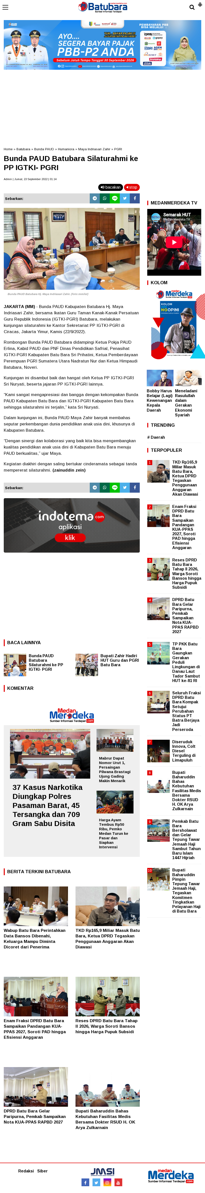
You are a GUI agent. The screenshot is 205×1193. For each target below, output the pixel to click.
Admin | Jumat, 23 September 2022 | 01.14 (30, 179)
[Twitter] (125, 198)
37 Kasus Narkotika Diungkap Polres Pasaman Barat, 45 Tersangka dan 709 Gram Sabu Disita (47, 805)
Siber (42, 1171)
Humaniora (66, 149)
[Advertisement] (102, 106)
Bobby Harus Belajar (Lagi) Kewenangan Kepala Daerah (159, 400)
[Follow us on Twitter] (96, 1182)
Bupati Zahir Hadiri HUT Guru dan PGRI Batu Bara (119, 660)
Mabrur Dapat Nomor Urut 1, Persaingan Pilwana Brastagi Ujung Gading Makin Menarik (114, 769)
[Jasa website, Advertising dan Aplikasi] (72, 556)
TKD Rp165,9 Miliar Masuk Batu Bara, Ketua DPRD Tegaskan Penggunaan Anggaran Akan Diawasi (185, 478)
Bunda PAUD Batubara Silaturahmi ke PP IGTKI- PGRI (46, 663)
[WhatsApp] (105, 198)
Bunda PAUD (44, 149)
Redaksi (26, 1171)
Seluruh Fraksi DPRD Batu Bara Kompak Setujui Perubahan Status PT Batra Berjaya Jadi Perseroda (186, 711)
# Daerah (156, 437)
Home (8, 149)
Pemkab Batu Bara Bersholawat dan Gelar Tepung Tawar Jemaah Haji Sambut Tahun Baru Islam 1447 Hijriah (186, 839)
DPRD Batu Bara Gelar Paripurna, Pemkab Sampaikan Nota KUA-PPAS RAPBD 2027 (35, 1117)
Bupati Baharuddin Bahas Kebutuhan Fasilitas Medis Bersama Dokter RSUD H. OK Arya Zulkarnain (186, 790)
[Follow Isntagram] (107, 1182)
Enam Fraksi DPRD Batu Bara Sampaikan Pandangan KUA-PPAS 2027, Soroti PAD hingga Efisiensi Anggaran (184, 527)
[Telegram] (95, 198)
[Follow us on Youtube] (118, 1182)
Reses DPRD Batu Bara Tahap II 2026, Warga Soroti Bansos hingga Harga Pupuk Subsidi (107, 1026)
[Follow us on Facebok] (85, 1182)
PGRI (118, 149)
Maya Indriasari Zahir (94, 149)
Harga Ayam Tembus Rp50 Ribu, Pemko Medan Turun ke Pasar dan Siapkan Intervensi (113, 833)
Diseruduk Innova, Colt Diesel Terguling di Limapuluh (184, 751)
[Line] (115, 198)
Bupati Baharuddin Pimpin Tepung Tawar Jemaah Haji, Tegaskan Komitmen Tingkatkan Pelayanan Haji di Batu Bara (186, 890)
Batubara (23, 149)
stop (132, 187)
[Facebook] (135, 198)
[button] (200, 2)
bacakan (112, 187)
